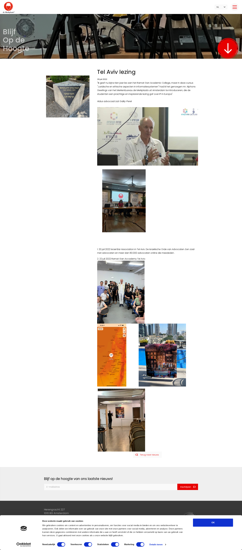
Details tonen (155, 544)
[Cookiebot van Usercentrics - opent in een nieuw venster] (23, 544)
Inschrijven (185, 486)
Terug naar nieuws (149, 454)
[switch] (88, 544)
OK (213, 522)
